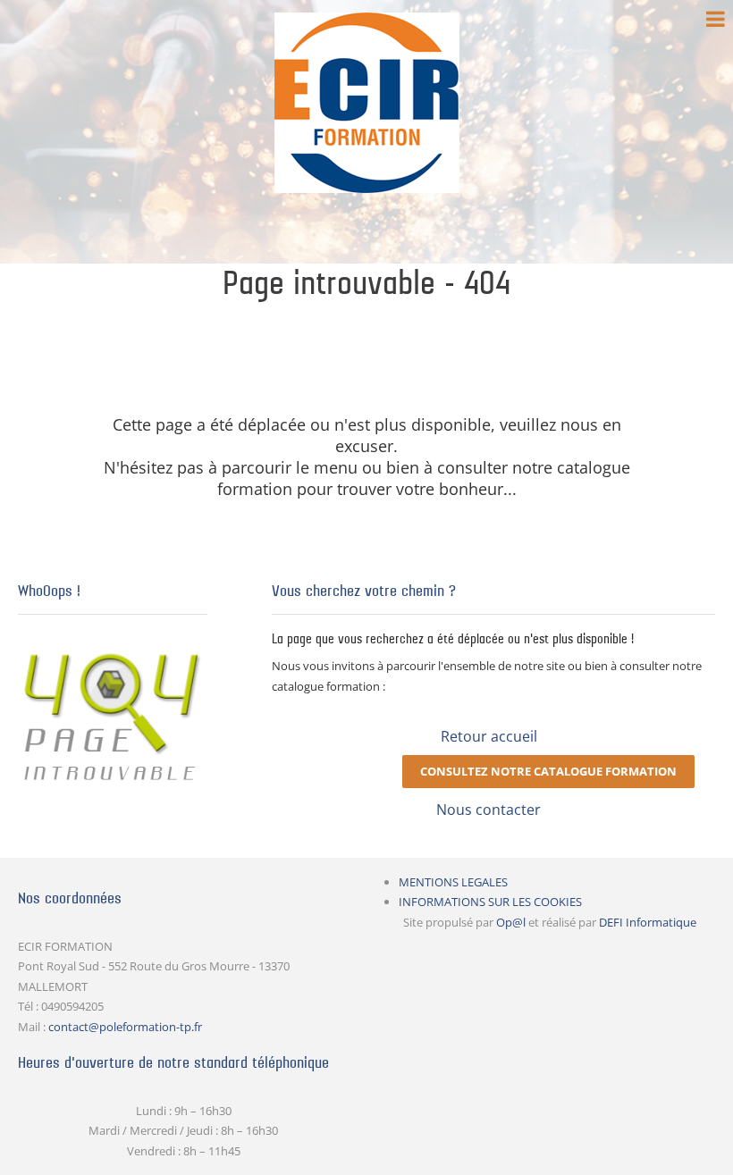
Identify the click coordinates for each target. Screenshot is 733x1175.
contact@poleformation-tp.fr (125, 1027)
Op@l (511, 922)
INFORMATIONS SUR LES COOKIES (490, 902)
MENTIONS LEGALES (453, 882)
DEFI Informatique (647, 922)
